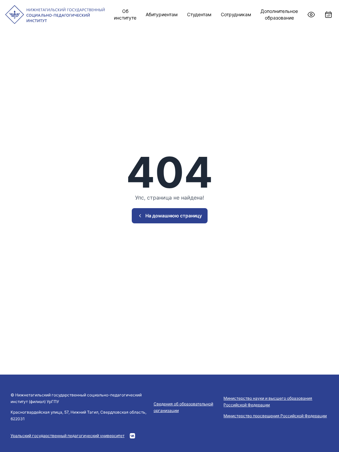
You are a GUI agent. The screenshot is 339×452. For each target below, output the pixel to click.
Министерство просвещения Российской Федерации (275, 415)
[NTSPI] (55, 14)
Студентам (199, 14)
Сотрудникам (236, 14)
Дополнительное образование (279, 14)
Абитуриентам (162, 14)
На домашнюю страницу (173, 215)
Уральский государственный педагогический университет (67, 435)
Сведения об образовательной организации (183, 407)
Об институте (125, 14)
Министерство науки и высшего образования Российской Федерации (267, 401)
